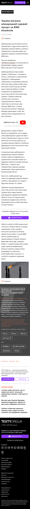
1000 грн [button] (23, 333)
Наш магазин (5, 490)
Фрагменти (4, 462)
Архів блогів (5, 494)
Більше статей (7, 387)
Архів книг (4, 496)
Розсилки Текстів (6, 464)
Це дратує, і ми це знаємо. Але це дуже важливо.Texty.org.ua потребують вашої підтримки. (13, 292)
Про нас (3, 458)
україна (12, 361)
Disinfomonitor (5, 481)
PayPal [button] (16, 351)
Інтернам (4, 483)
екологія (5, 361)
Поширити (7, 38)
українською (15, 502)
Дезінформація (6, 479)
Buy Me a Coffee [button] (18, 346)
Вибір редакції (5, 467)
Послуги (3, 475)
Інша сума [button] (6, 338)
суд (18, 361)
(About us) (9, 458)
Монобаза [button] (6, 351)
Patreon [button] (6, 346)
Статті (3, 460)
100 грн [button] (5, 333)
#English (3, 469)
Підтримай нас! (5, 488)
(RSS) (6, 460)
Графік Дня (4, 492)
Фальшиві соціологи (7, 477)
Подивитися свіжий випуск (15, 440)
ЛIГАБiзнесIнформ (8, 63)
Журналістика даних (7, 473)
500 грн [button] (14, 333)
